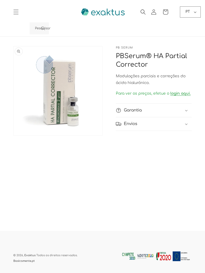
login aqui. (180, 93)
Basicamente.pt (24, 260)
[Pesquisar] (43, 28)
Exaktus (30, 255)
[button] (16, 12)
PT (188, 12)
